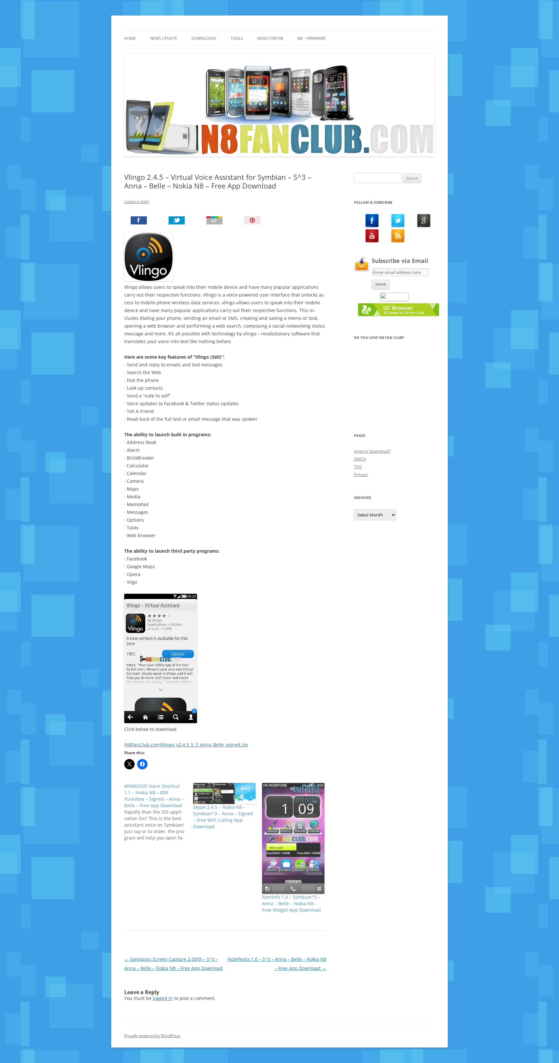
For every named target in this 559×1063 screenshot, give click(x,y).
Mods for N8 (270, 38)
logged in (163, 998)
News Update (163, 38)
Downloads (204, 38)
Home (130, 38)
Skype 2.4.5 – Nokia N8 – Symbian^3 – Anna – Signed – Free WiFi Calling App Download (223, 817)
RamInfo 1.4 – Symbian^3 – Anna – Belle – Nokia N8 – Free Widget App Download (291, 903)
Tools (237, 38)
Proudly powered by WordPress (152, 1035)
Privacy (361, 474)
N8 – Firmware (311, 38)
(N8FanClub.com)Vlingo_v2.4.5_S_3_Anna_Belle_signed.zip (186, 745)
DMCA (360, 459)
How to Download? (372, 451)
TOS (358, 467)
